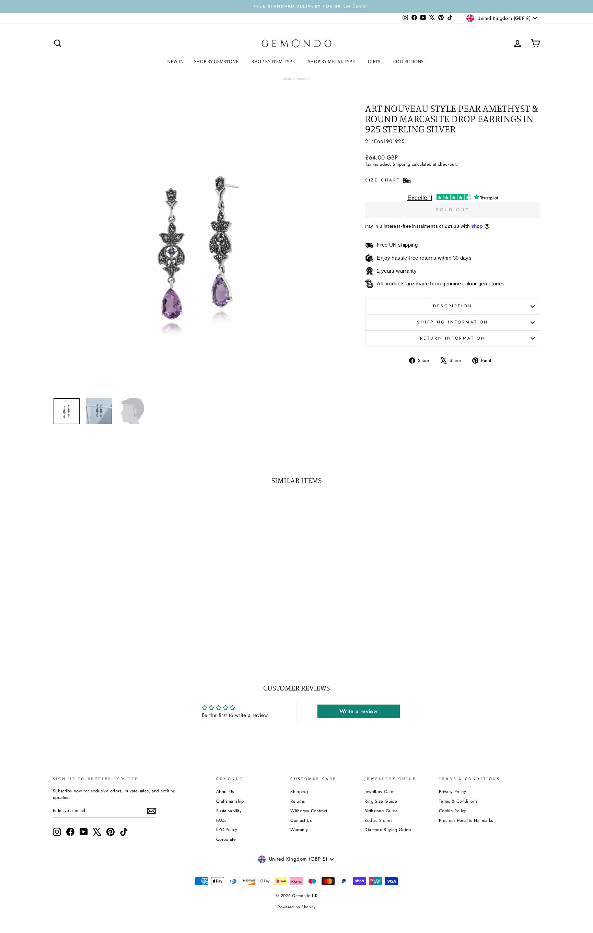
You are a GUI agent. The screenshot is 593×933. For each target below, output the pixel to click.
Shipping (401, 164)
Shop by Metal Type (332, 61)
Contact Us (301, 820)
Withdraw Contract (308, 810)
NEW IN (175, 61)
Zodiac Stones (378, 820)
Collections (409, 61)
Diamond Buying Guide (387, 829)
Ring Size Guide (380, 801)
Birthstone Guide (381, 810)
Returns (297, 801)
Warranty (299, 829)
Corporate (226, 839)
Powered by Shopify (296, 907)
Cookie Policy (452, 810)
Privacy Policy (452, 791)
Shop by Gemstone (217, 61)
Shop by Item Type (274, 61)
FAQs (221, 820)
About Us (225, 791)
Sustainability (229, 810)
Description (452, 306)
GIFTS (374, 61)
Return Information (453, 338)
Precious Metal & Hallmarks (466, 820)
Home (287, 78)
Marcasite (302, 78)
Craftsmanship (230, 801)
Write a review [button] (358, 711)
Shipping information (452, 322)
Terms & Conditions (458, 801)
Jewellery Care (378, 791)
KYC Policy (226, 829)
